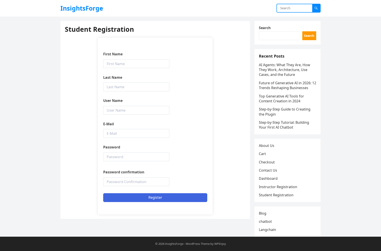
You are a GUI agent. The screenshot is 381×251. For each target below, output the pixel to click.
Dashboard (268, 178)
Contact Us (268, 170)
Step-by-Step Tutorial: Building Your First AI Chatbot (284, 125)
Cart (262, 153)
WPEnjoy (220, 244)
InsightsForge (81, 8)
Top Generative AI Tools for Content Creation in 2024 (281, 98)
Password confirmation (123, 172)
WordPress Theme (198, 244)
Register (155, 197)
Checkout (267, 162)
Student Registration (276, 195)
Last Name (112, 77)
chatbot (265, 221)
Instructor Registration (278, 186)
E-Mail (108, 124)
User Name (113, 100)
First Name (113, 54)
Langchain (267, 229)
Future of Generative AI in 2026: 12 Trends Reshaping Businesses (287, 85)
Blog (262, 213)
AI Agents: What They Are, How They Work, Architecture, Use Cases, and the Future (284, 69)
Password (111, 147)
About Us (266, 145)
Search (265, 27)
